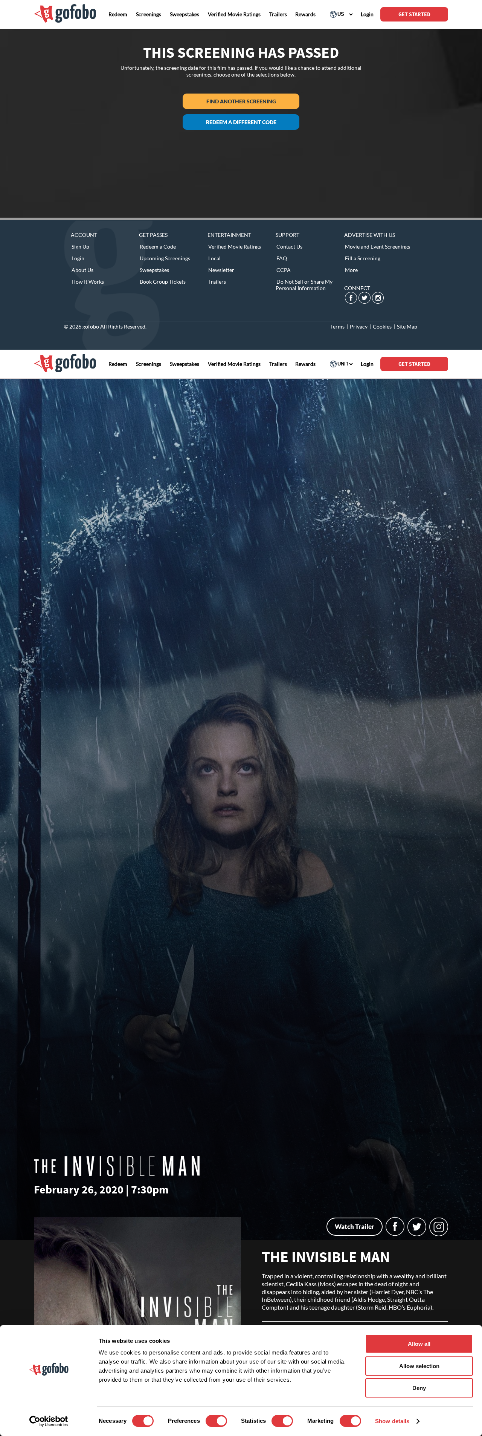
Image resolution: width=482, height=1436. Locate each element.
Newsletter (221, 270)
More (351, 270)
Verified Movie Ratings (234, 246)
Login (78, 258)
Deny (419, 1388)
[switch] (216, 1421)
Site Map (407, 326)
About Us (82, 270)
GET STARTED (414, 14)
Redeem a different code (241, 122)
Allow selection (419, 1366)
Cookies (382, 326)
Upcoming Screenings (165, 258)
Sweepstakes (154, 270)
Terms (337, 326)
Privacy (359, 326)
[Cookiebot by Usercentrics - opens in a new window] (49, 1421)
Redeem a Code (158, 246)
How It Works (88, 281)
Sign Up (80, 246)
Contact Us (289, 246)
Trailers (217, 281)
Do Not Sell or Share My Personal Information (304, 284)
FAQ (281, 258)
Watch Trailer (354, 1226)
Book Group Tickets (163, 281)
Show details (392, 1421)
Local (214, 258)
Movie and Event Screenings (377, 246)
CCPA (283, 270)
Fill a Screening (362, 258)
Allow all (419, 1344)
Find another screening (241, 101)
